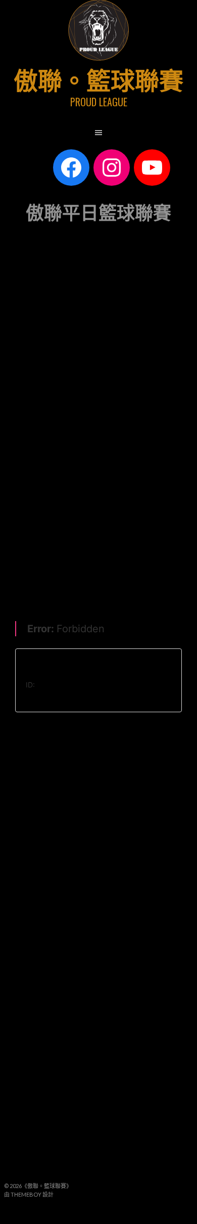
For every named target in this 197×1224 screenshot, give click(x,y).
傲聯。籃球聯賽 (98, 79)
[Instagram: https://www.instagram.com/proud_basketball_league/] (111, 167)
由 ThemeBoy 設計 (29, 1194)
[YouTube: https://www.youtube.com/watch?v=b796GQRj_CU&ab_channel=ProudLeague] (152, 167)
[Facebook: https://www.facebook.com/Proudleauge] (71, 167)
